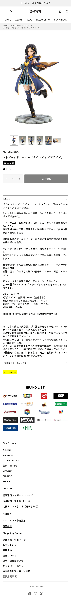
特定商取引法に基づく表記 (16, 571)
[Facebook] (30, 594)
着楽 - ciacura (10, 465)
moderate (8, 455)
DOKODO (7, 476)
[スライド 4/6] (39, 140)
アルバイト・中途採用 (14, 520)
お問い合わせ (10, 545)
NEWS (29, 19)
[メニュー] (4, 11)
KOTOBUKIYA (10, 152)
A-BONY (7, 449)
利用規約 (7, 550)
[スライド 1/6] (14, 140)
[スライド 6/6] (57, 140)
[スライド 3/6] (31, 140)
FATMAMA (39, 586)
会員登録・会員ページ (14, 540)
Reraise (6, 481)
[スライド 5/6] (48, 140)
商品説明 (7, 199)
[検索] (11, 11)
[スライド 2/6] (22, 140)
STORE (8, 19)
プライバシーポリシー (14, 566)
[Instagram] (35, 594)
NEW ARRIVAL (60, 19)
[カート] (67, 11)
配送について (10, 555)
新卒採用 (7, 526)
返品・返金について (13, 560)
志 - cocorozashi (11, 460)
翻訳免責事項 (10, 576)
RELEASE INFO (43, 19)
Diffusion (7, 470)
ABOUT (18, 19)
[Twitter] (41, 594)
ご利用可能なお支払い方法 (14, 363)
